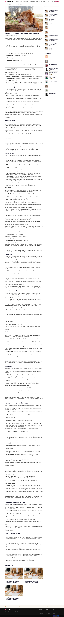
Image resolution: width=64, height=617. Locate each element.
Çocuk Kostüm (38, 1)
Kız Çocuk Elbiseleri (19, 1)
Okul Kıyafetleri (43, 1)
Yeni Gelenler (41, 612)
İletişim (54, 613)
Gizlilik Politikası (48, 613)
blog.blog (9, 4)
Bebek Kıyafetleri (32, 1)
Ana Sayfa (6, 4)
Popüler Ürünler (41, 613)
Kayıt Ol (57, 1)
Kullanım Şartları (55, 612)
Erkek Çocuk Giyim (26, 1)
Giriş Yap (53, 1)
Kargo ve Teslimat (48, 612)
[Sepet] (50, 1)
